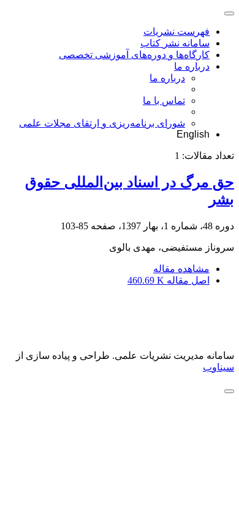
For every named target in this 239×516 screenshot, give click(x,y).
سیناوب (218, 367)
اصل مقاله (168, 280)
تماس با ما (164, 100)
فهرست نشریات (176, 31)
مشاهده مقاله (181, 269)
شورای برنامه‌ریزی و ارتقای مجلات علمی (102, 123)
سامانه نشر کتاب (175, 43)
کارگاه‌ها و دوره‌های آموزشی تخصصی (134, 55)
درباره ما (192, 66)
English (193, 134)
